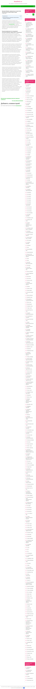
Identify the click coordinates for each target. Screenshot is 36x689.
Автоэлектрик (29, 210)
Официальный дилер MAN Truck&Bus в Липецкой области (30, 458)
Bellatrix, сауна (29, 97)
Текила (28, 565)
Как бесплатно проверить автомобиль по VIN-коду (29, 71)
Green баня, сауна (30, 112)
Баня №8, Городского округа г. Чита (29, 268)
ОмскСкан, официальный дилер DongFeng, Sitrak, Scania (30, 450)
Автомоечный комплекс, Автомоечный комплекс (30, 183)
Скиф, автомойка (30, 538)
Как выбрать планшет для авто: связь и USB (30, 44)
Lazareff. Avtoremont (30, 123)
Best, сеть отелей (30, 99)
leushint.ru (18, 1)
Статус (28, 547)
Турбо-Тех (28, 580)
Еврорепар (29, 348)
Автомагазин (29, 173)
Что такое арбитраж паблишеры (17, 100)
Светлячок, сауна (30, 532)
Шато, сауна (29, 618)
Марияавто (29, 395)
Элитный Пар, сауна (30, 651)
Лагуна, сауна (29, 390)
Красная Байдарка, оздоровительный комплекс (29, 383)
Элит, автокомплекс (30, 649)
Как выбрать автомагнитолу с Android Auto (30, 53)
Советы (28, 676)
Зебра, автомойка (30, 356)
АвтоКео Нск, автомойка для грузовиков (28, 157)
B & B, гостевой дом (30, 95)
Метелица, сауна (29, 404)
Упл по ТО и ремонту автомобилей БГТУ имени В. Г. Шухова (30, 583)
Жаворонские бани (30, 350)
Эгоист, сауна (29, 640)
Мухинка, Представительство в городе (29, 417)
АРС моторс (29, 240)
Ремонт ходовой (29, 495)
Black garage (29, 101)
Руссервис (29, 505)
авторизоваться (18, 105)
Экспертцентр (29, 647)
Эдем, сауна (29, 645)
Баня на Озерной (30, 271)
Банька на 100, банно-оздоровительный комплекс (30, 255)
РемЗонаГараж (29, 486)
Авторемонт (29, 192)
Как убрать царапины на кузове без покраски (30, 67)
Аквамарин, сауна (30, 217)
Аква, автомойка (29, 212)
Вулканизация (29, 304)
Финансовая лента (30, 680)
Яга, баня (28, 655)
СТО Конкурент (29, 553)
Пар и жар (28, 461)
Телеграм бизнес (12, 24)
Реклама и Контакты (30, 484)
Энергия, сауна (29, 653)
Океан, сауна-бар (30, 447)
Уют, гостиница (29, 592)
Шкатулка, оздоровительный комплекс (29, 632)
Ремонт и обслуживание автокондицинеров (29, 492)
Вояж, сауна (29, 302)
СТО (27, 549)
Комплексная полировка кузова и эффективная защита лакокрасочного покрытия (29, 24)
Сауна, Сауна (29, 523)
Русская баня (29, 507)
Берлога (28, 286)
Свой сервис (29, 534)
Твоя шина (29, 563)
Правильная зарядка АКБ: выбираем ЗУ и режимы (30, 49)
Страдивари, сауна (30, 558)
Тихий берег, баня (30, 572)
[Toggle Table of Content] (20, 16)
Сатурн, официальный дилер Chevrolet (29, 517)
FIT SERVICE (29, 110)
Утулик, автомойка (30, 588)
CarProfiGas (29, 106)
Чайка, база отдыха (30, 613)
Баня (28, 258)
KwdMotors (29, 121)
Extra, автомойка (30, 108)
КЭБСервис (29, 388)
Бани (28, 247)
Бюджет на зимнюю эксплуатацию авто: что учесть (30, 75)
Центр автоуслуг (29, 611)
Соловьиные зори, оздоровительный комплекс (29, 541)
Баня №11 (28, 265)
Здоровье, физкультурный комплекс (28, 353)
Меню (2, 6)
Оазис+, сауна (29, 445)
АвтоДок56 (29, 152)
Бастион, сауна (29, 280)
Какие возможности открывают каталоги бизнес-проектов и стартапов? (11, 18)
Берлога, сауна (29, 288)
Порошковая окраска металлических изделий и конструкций (29, 35)
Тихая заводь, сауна (30, 570)
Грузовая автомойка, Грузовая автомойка (29, 326)
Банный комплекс (30, 252)
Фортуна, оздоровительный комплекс (29, 601)
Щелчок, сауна (29, 638)
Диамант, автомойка (30, 344)
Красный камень (29, 386)
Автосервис (29, 194)
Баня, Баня (29, 276)
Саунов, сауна (29, 527)
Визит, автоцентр (30, 295)
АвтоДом (28, 154)
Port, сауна (29, 128)
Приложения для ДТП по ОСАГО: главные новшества (29, 57)
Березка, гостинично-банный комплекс (29, 283)
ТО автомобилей (30, 678)
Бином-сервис (29, 290)
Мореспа (28, 414)
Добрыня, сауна (29, 346)
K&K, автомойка (29, 119)
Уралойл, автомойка (30, 586)
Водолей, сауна (29, 297)
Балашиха (28, 245)
